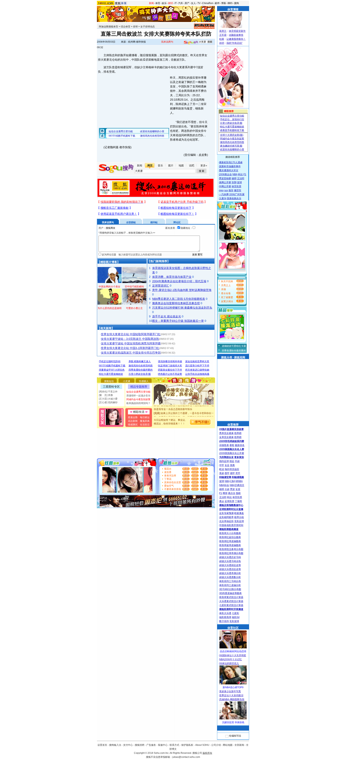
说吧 (191, 165)
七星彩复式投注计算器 (231, 605)
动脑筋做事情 (236, 35)
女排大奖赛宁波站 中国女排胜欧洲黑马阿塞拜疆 (131, 343)
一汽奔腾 (224, 194)
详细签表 (224, 445)
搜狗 (236, 3)
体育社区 (233, 627)
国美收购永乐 (234, 198)
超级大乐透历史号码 (230, 557)
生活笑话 (145, 424)
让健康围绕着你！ (236, 39)
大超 (227, 489)
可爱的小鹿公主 (134, 308)
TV (198, 3)
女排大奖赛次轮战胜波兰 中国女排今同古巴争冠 (131, 352)
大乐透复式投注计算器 (231, 601)
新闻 (151, 3)
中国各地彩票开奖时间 (231, 525)
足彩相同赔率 (226, 517)
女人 (193, 3)
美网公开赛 (225, 182)
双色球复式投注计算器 (231, 597)
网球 (225, 493)
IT (176, 3)
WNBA (239, 481)
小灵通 (126, 381)
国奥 (232, 465)
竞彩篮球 (234, 621)
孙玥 (221, 43)
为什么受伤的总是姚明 (110, 308)
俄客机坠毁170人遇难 (230, 162)
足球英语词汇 (160, 285)
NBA (234, 174)
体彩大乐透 (225, 613)
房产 (187, 3)
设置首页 (102, 745)
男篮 (232, 489)
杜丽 (221, 39)
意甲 (237, 473)
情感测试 (133, 424)
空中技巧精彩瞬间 (134, 286)
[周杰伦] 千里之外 (108, 391)
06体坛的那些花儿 (229, 663)
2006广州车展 (236, 194)
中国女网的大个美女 (109, 286)
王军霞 (222, 35)
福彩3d (235, 617)
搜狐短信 (109, 381)
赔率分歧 (239, 517)
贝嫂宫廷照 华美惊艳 (233, 722)
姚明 (234, 178)
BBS (230, 3)
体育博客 (233, 9)
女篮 (237, 489)
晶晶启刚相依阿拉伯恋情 (233, 651)
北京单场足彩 (226, 521)
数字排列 (224, 621)
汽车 (180, 3)
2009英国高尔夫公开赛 (231, 453)
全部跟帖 (131, 222)
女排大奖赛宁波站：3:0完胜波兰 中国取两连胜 (130, 338)
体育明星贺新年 (237, 31)
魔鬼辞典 (145, 421)
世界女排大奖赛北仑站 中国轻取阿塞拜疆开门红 (131, 334)
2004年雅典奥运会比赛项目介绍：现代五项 (179, 281)
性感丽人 (144, 381)
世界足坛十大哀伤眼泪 (231, 695)
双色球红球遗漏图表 (230, 541)
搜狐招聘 (139, 745)
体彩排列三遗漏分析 (230, 585)
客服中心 (163, 745)
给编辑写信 (235, 735)
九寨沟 (222, 198)
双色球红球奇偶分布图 (231, 553)
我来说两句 (167, 41)
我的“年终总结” (234, 43)
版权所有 (207, 753)
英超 (221, 473)
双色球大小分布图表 (230, 533)
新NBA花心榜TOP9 (233, 687)
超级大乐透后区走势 (230, 569)
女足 (227, 465)
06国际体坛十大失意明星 (232, 655)
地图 (181, 165)
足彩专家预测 (226, 513)
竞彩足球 (239, 521)
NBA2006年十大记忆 (230, 659)
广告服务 (151, 745)
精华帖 (154, 222)
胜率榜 (237, 433)
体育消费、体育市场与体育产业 (171, 276)
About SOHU (202, 745)
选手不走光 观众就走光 (166, 316)
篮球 (239, 182)
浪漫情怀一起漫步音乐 (138, 395)
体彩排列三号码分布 (230, 581)
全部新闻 (239, 745)
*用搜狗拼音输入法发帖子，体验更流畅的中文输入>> (127, 232)
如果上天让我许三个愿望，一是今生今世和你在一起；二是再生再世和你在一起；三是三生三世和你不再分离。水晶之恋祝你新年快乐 (184, 412)
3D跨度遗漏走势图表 (230, 593)
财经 (170, 3)
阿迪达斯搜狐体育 (108, 26)
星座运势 (133, 417)
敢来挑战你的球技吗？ (138, 403)
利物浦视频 (238, 477)
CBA (232, 481)
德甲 (232, 473)
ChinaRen (207, 3)
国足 (231, 461)
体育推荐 (233, 424)
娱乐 (164, 3)
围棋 (238, 493)
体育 (157, 3)
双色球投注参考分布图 (231, 549)
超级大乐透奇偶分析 (230, 573)
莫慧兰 (222, 31)
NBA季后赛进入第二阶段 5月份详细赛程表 (178, 298)
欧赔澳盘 (239, 513)
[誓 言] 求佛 (106, 395)
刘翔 (234, 182)
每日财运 (145, 417)
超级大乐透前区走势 (230, 565)
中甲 (221, 465)
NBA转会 (224, 485)
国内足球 (224, 461)
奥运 (221, 501)
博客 (223, 3)
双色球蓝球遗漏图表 (230, 545)
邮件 (217, 3)
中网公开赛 (225, 186)
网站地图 (227, 745)
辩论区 (177, 222)
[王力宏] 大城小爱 (108, 398)
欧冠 (221, 469)
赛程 (231, 445)
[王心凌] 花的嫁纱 (108, 402)
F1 (244, 174)
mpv (221, 190)
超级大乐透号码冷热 (230, 561)
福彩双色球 (225, 617)
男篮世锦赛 (225, 178)
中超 (237, 461)
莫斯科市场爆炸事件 (230, 166)
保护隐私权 (187, 745)
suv (226, 190)
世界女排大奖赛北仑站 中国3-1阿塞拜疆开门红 (130, 348)
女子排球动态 (147, 26)
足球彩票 (229, 501)
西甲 (227, 473)
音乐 (160, 165)
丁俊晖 (238, 501)
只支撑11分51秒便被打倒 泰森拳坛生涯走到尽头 (182, 307)
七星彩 (235, 613)
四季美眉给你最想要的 (234, 350)
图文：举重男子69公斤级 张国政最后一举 (178, 320)
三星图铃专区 (111, 386)
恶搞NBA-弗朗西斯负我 (231, 699)
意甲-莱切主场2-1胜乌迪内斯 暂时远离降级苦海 (181, 290)
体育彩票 (236, 186)
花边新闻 (133, 421)
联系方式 (174, 745)
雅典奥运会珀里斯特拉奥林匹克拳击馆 (176, 303)
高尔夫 (231, 493)
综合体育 (125, 26)
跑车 (231, 190)
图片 (170, 165)
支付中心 (128, 745)
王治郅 (240, 178)
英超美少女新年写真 (230, 691)
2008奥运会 (225, 174)
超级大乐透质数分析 (230, 577)
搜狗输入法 (115, 745)
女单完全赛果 (226, 437)
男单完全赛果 (226, 433)
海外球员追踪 (232, 469)
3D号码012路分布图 (230, 589)
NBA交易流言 (237, 485)
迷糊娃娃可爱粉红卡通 (234, 346)
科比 (240, 174)
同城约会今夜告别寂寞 (138, 399)
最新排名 (239, 445)
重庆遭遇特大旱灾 (228, 170)
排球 (135, 26)
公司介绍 (216, 745)
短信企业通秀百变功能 (138, 391)
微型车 (237, 190)
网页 (150, 165)
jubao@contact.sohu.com (186, 757)
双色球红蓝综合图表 (230, 537)
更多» (203, 165)
